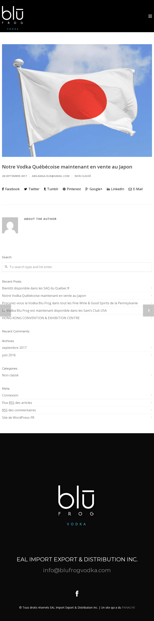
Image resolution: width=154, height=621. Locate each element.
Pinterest (73, 189)
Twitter (34, 189)
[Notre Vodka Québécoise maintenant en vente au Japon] (77, 100)
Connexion (10, 395)
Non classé (83, 176)
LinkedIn (117, 189)
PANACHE (128, 607)
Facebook (12, 189)
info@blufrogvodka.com (77, 570)
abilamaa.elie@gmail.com (50, 176)
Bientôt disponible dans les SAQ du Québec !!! (35, 288)
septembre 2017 (14, 347)
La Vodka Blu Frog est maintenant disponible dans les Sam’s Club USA (54, 310)
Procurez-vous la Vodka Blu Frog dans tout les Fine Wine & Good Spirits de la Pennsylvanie (70, 303)
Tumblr (52, 189)
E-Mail (137, 189)
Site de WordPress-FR (18, 417)
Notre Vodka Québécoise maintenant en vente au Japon (67, 166)
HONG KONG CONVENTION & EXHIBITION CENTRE (41, 318)
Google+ (95, 189)
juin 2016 (9, 355)
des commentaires (19, 410)
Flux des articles (17, 402)
